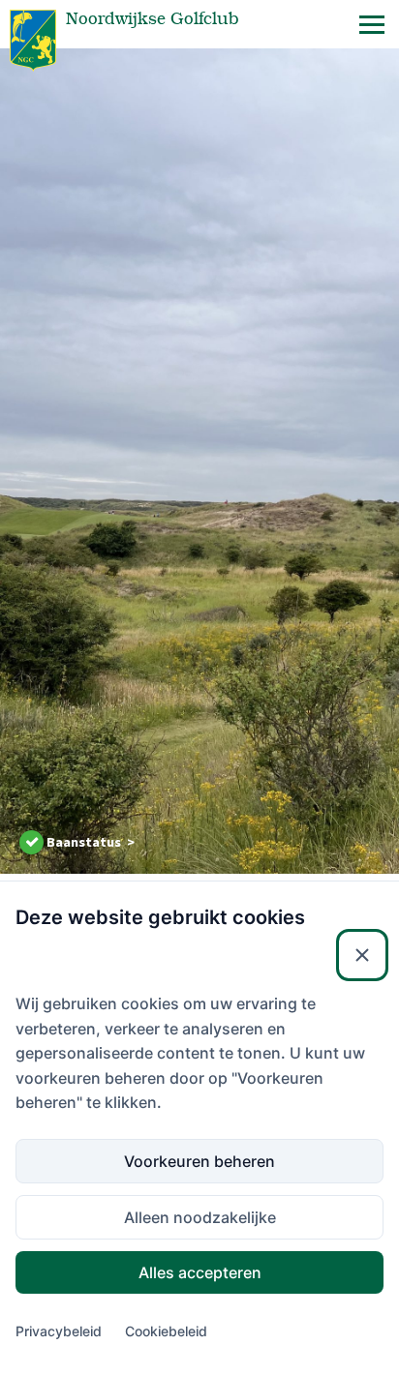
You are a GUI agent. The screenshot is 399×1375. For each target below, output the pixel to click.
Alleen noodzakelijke (200, 1217)
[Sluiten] (362, 955)
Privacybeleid (58, 1331)
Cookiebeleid (166, 1331)
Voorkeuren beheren (199, 1161)
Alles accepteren (199, 1272)
